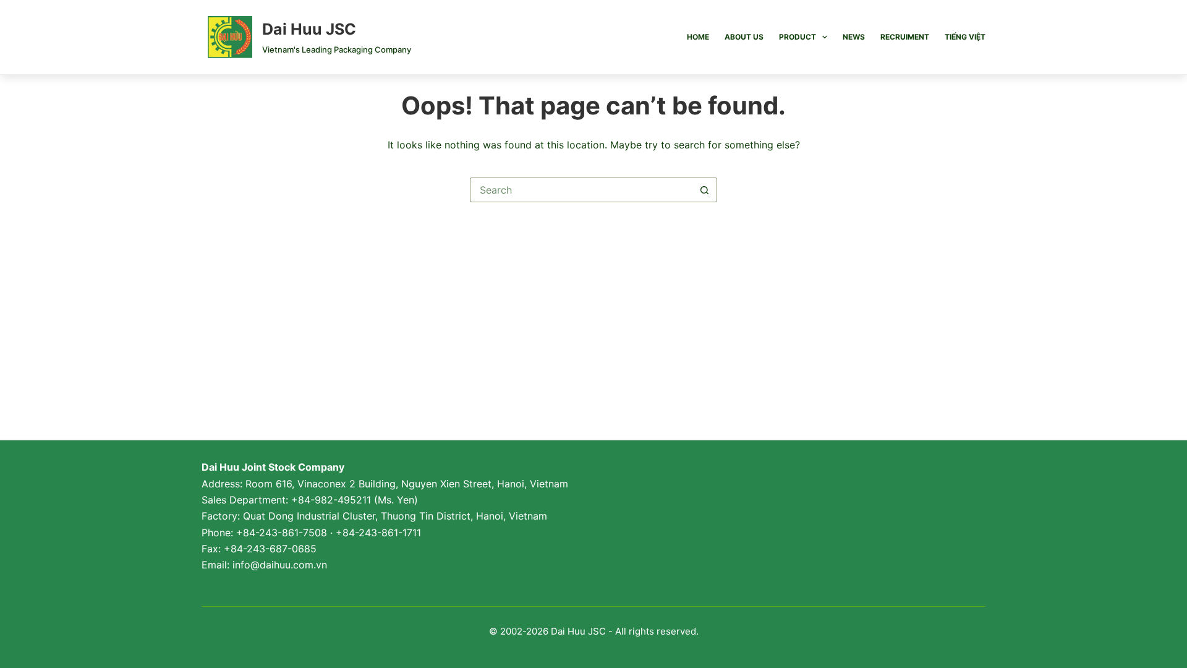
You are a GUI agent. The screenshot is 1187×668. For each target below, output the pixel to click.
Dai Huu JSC (309, 29)
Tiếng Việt (965, 36)
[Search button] (704, 190)
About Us (744, 36)
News (854, 36)
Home (698, 36)
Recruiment (904, 36)
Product (797, 36)
